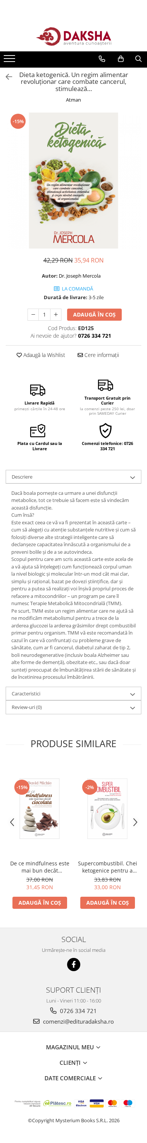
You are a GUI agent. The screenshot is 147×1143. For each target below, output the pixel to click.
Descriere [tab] (22, 476)
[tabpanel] (73, 181)
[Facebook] (73, 964)
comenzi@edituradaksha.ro (77, 1021)
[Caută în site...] (138, 58)
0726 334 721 (77, 1011)
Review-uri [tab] (27, 707)
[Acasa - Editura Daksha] (73, 36)
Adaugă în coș (94, 314)
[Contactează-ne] (101, 58)
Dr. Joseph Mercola (80, 275)
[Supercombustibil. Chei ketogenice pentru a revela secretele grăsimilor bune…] (107, 808)
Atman (73, 99)
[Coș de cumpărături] (121, 58)
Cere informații (101, 354)
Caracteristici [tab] (26, 693)
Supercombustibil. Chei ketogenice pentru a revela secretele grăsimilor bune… (107, 867)
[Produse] (10, 60)
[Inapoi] (5, 77)
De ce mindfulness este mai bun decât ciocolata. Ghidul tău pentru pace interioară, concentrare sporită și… (39, 867)
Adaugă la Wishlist (43, 354)
